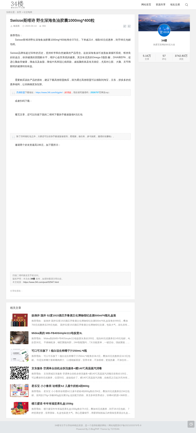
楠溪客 (16, 26)
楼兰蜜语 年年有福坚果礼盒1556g (52, 403)
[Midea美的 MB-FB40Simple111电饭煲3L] (19, 337)
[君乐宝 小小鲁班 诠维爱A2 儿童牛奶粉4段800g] (19, 390)
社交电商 (28, 12)
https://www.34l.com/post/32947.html (41, 282)
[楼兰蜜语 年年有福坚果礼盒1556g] (19, 408)
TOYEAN (115, 429)
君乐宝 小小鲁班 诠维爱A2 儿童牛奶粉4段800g (60, 385)
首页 (19, 12)
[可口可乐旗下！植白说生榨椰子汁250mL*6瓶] (19, 355)
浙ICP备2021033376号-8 (129, 425)
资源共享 (161, 4)
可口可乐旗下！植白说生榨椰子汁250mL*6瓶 (59, 350)
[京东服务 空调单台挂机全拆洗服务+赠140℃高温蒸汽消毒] (19, 373)
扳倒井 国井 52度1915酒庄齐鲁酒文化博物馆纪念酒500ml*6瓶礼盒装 (74, 315)
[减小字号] (129, 26)
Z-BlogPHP (94, 429)
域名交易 (175, 4)
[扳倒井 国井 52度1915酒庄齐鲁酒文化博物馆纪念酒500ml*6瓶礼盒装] (19, 320)
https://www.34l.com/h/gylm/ (49, 92)
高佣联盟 (20, 92)
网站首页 (146, 4)
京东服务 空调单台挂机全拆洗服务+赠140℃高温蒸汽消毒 (67, 368)
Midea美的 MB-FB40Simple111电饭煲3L (57, 333)
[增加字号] (124, 26)
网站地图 (113, 425)
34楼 (57, 425)
